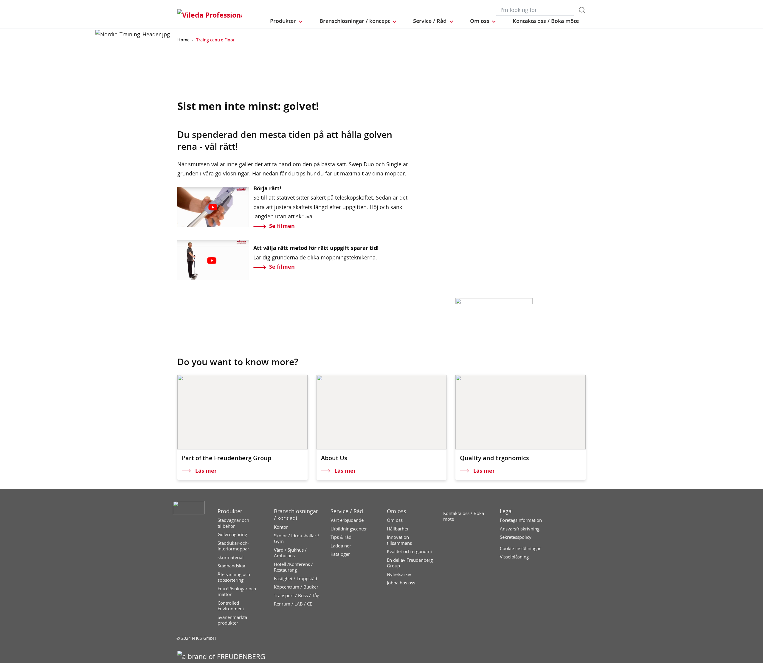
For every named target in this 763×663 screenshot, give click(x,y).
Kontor (281, 527)
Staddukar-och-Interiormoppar (233, 546)
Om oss (396, 511)
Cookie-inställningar (520, 548)
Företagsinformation (521, 520)
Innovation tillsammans (399, 540)
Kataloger (340, 554)
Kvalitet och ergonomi (409, 551)
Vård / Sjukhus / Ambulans (290, 553)
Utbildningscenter (349, 529)
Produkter (230, 511)
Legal (506, 511)
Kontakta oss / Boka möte (463, 516)
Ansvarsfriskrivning (519, 529)
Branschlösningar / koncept (296, 515)
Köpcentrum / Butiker (296, 587)
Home (183, 40)
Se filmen (282, 225)
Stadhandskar (232, 566)
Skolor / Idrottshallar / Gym (296, 538)
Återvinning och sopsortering (234, 577)
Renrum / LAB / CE (293, 604)
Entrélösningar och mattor (237, 591)
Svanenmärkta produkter (232, 620)
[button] (286, 21)
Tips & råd (341, 537)
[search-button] (582, 10)
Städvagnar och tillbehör (233, 523)
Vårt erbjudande (347, 520)
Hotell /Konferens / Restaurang (293, 567)
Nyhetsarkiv (399, 574)
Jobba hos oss (401, 583)
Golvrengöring (232, 534)
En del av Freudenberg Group (410, 563)
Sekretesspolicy (515, 537)
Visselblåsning (514, 557)
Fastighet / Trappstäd (295, 578)
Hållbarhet (397, 529)
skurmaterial (231, 557)
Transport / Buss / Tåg (296, 595)
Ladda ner (341, 546)
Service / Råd (347, 511)
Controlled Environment (231, 606)
